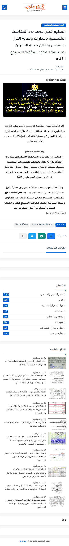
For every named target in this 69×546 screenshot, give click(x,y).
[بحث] (4, 7)
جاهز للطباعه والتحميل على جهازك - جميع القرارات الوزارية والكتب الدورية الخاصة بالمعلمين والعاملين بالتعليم (26, 440)
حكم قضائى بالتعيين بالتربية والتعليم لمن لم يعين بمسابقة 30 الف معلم (25, 363)
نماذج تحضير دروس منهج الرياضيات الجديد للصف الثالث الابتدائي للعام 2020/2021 (26, 394)
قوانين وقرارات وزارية (33, 305)
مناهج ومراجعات (33, 316)
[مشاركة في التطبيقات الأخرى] (23, 236)
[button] (51, 236)
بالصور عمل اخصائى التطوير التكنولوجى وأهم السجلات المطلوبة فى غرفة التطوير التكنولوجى (25, 457)
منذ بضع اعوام (38, 358)
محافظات (33, 311)
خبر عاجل (23, 541)
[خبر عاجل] (34, 7)
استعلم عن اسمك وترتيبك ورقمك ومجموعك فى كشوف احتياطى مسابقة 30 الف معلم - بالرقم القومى (26, 473)
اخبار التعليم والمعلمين (53, 25)
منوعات (33, 322)
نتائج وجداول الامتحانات (33, 327)
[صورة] (57, 363)
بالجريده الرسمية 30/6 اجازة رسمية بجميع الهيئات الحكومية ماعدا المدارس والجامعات (25, 488)
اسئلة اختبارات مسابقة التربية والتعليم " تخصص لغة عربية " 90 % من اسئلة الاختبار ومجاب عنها (26, 410)
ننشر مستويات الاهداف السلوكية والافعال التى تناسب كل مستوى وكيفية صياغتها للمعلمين (26, 504)
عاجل (33, 299)
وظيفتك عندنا (21, 225)
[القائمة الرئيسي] (64, 7)
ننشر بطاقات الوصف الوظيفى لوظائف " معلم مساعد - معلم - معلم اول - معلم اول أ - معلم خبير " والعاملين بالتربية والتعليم (24, 379)
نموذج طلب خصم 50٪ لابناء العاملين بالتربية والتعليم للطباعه (25, 424)
